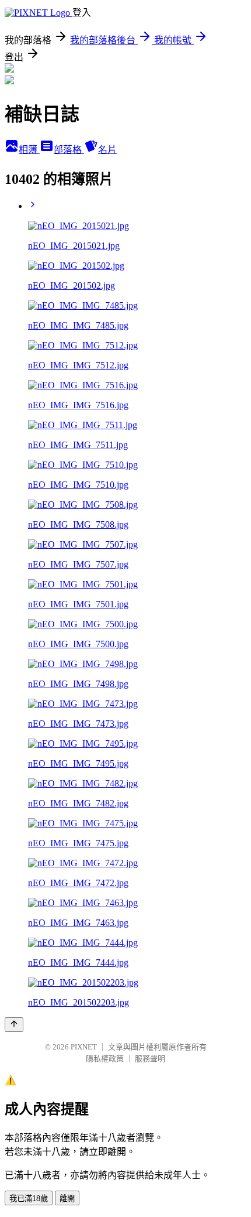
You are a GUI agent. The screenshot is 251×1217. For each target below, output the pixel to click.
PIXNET (84, 1046)
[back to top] (14, 1024)
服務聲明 (150, 1058)
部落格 (69, 150)
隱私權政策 (105, 1058)
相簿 (29, 150)
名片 (107, 150)
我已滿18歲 (28, 1198)
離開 (67, 1198)
